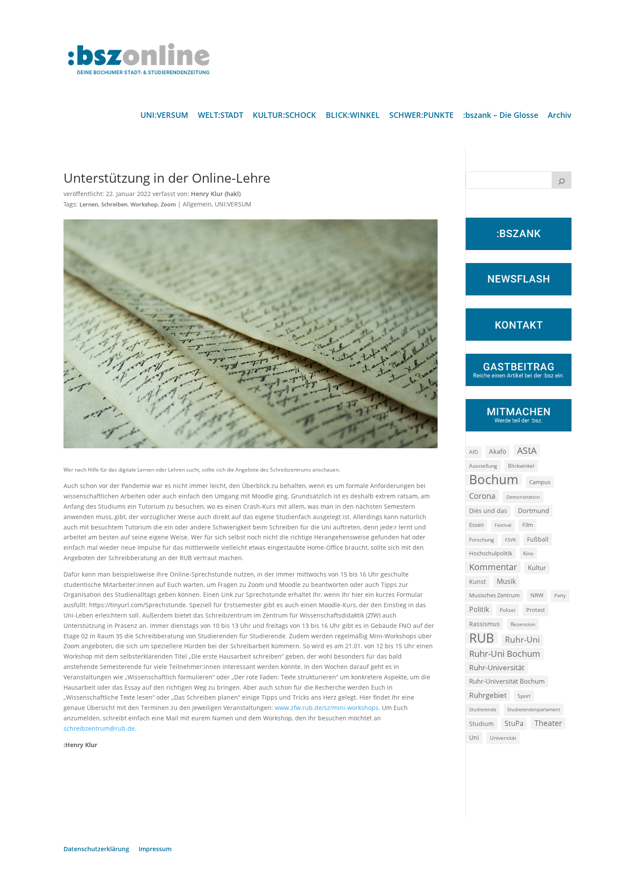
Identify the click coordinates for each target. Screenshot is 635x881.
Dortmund (533, 510)
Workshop (144, 204)
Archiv (560, 116)
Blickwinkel (521, 465)
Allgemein (197, 204)
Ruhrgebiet (488, 695)
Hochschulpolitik (490, 553)
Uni (474, 737)
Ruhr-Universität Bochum (507, 681)
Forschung (481, 539)
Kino (528, 553)
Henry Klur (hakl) (216, 194)
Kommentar (493, 567)
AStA (527, 450)
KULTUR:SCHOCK (284, 116)
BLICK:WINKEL (353, 116)
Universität (503, 737)
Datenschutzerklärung (96, 849)
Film (527, 525)
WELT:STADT (220, 116)
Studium (481, 723)
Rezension (523, 624)
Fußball (538, 539)
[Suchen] (562, 180)
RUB (481, 638)
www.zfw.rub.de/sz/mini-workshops (326, 708)
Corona (482, 495)
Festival (503, 525)
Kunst (477, 581)
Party (560, 596)
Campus (539, 482)
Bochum (493, 480)
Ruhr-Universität (496, 667)
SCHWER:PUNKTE (421, 116)
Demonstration (523, 497)
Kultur (537, 567)
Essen (476, 525)
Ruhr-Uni (522, 639)
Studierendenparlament (533, 709)
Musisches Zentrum (494, 595)
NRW (536, 595)
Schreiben (114, 204)
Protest (535, 610)
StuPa (514, 723)
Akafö (497, 451)
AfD (473, 452)
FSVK (510, 539)
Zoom (168, 204)
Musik (506, 581)
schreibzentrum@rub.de (99, 728)
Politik (479, 609)
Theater (548, 723)
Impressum (155, 849)
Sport (524, 696)
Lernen (88, 204)
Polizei (507, 609)
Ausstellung (483, 465)
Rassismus (484, 624)
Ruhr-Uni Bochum (504, 653)
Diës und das (488, 511)
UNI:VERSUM (164, 116)
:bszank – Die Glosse (500, 116)
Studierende (482, 709)
